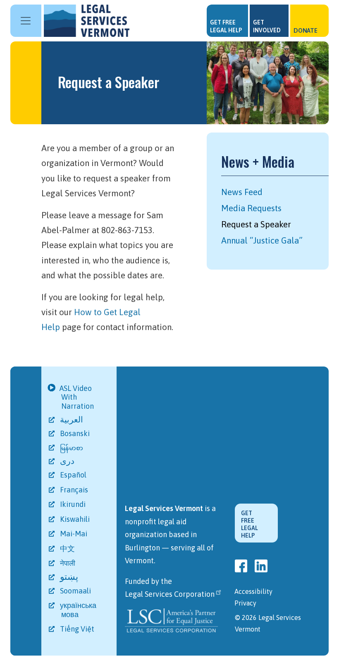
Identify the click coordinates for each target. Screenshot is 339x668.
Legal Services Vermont (89, 21)
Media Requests (251, 208)
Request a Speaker (256, 224)
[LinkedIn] (261, 565)
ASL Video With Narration (77, 397)
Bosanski (75, 433)
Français (74, 489)
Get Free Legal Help (226, 26)
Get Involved (267, 26)
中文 (68, 548)
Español (73, 474)
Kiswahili (75, 519)
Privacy (245, 603)
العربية (73, 419)
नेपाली (68, 563)
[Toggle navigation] (25, 21)
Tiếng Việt (77, 629)
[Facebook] (241, 566)
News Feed (242, 192)
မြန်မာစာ (72, 447)
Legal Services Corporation (170, 594)
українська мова (78, 610)
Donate (305, 30)
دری (67, 460)
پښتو (69, 576)
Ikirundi (73, 504)
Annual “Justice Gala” (262, 240)
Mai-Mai (74, 533)
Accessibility (253, 591)
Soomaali (76, 590)
